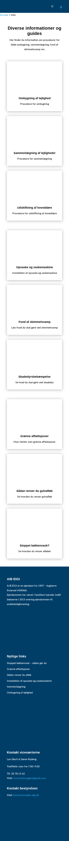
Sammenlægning (16, 686)
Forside (4, 15)
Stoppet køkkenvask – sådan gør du (27, 663)
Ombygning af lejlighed (20, 692)
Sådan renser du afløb (19, 675)
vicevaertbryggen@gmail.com (29, 778)
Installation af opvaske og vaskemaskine (29, 681)
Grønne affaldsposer (18, 669)
